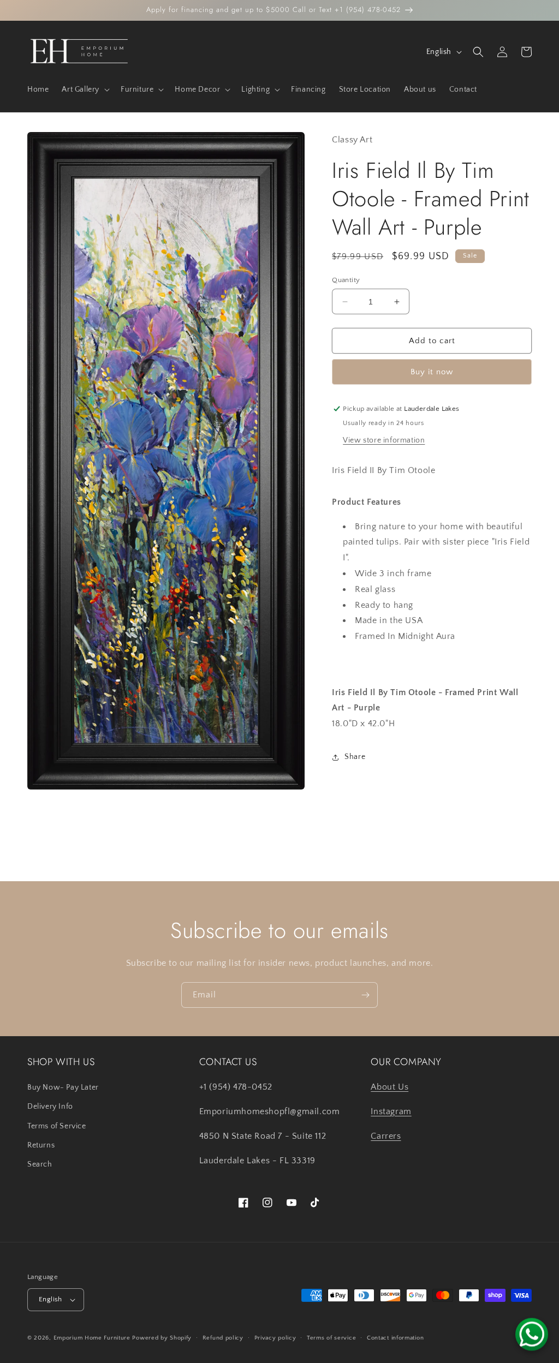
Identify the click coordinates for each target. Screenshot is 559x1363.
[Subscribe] (365, 995)
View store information (384, 440)
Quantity (346, 280)
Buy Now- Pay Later (63, 1087)
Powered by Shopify (162, 1338)
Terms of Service (56, 1126)
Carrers (386, 1136)
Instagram (391, 1111)
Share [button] (354, 756)
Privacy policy (275, 1338)
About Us (389, 1087)
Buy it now (432, 371)
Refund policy (223, 1338)
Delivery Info (50, 1106)
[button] (84, 89)
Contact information (395, 1338)
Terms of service (331, 1338)
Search (39, 1164)
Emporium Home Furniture (91, 1338)
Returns (41, 1145)
